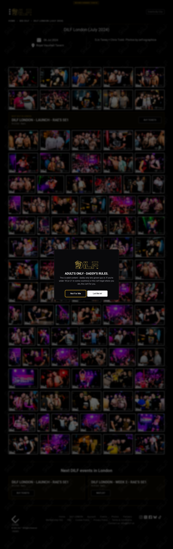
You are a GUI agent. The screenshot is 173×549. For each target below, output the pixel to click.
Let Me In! (97, 293)
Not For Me (75, 293)
